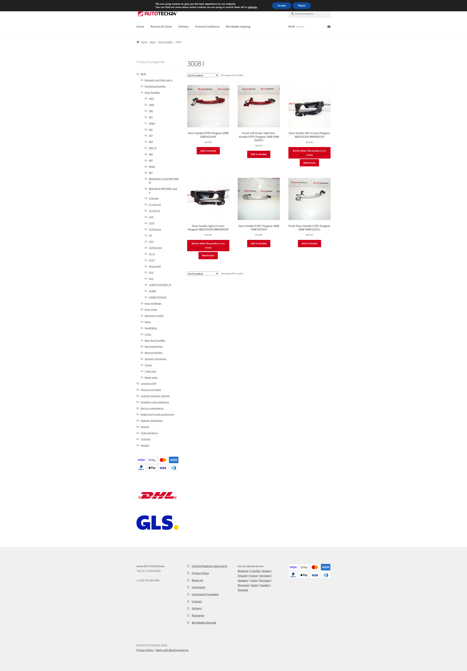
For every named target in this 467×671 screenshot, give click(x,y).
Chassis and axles (151, 389)
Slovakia (243, 590)
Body (153, 42)
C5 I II (152, 254)
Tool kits (146, 439)
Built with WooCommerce (172, 650)
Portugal (264, 580)
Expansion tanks (154, 315)
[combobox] (309, 13)
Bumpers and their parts (158, 80)
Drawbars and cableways (155, 402)
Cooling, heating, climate (155, 396)
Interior (145, 426)
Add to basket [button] (208, 150)
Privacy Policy (200, 573)
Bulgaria (243, 571)
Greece (266, 571)
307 (151, 135)
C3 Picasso (155, 229)
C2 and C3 (154, 210)
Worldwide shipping (238, 26)
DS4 (151, 278)
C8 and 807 (155, 266)
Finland (242, 575)
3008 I (152, 123)
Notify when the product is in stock (309, 153)
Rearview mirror (154, 346)
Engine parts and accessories (157, 414)
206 (151, 111)
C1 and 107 (155, 204)
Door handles (165, 42)
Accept (282, 5)
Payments (198, 615)
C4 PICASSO (155, 247)
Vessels (145, 445)
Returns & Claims (161, 26)
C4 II (151, 241)
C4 (150, 235)
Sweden (264, 585)
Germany (265, 575)
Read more (309, 162)
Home (140, 26)
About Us (197, 580)
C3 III (151, 223)
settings (252, 7)
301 (151, 129)
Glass (148, 321)
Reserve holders (154, 352)
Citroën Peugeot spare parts (209, 566)
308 (151, 141)
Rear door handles (155, 340)
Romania (243, 585)
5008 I (152, 166)
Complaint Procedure (205, 594)
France (253, 575)
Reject (301, 5)
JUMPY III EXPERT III (160, 284)
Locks (148, 334)
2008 (151, 104)
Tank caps (150, 371)
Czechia (255, 571)
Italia (253, 580)
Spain (254, 585)
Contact (197, 601)
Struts (148, 365)
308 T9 (152, 148)
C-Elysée (153, 198)
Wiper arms (151, 377)
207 (151, 117)
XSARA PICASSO (158, 297)
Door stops (151, 309)
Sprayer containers (155, 358)
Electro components (152, 408)
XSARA (152, 291)
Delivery (183, 26)
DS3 (151, 272)
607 (151, 172)
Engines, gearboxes (152, 420)
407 (151, 160)
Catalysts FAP (148, 383)
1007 (151, 98)
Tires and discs (149, 433)
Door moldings (153, 303)
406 (151, 154)
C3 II (151, 217)
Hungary (243, 580)
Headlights (151, 328)
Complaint (198, 587)
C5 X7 (152, 260)
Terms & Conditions (207, 26)
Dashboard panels (155, 86)
